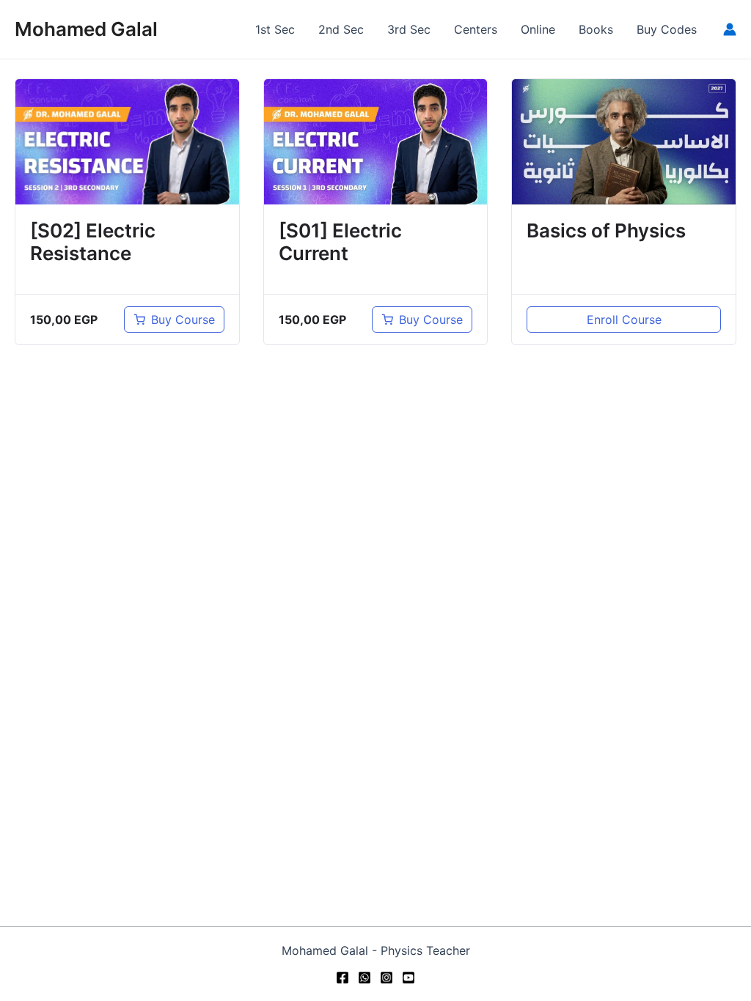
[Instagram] (386, 977)
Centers (475, 29)
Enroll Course (624, 319)
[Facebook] (342, 977)
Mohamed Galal (86, 29)
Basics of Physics (606, 230)
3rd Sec (409, 29)
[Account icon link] (729, 29)
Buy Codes (667, 29)
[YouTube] (408, 977)
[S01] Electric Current (340, 242)
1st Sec (275, 29)
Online (538, 29)
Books (596, 29)
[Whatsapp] (364, 977)
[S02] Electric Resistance (92, 242)
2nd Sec (341, 29)
